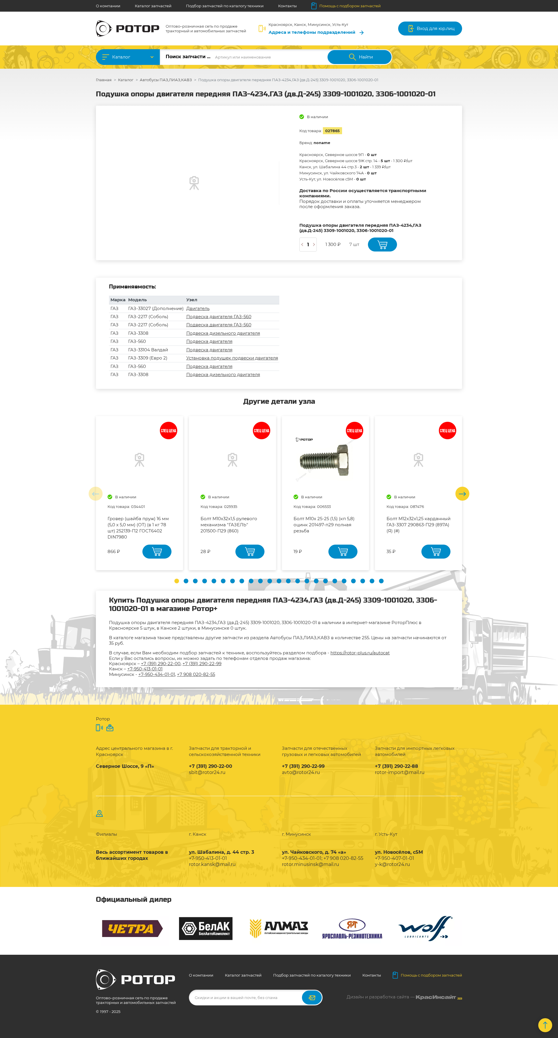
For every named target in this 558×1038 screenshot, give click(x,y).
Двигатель (198, 308)
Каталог (121, 57)
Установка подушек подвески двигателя (232, 358)
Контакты (287, 5)
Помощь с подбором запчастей (350, 5)
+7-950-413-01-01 (144, 669)
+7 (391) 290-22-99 (202, 663)
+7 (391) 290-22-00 (160, 663)
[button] (176, 581)
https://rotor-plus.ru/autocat (360, 653)
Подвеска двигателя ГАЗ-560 (218, 316)
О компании (108, 5)
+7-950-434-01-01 (156, 674)
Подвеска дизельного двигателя (223, 333)
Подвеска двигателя (209, 341)
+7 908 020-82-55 (196, 674)
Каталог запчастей (153, 5)
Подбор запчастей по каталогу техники (225, 5)
